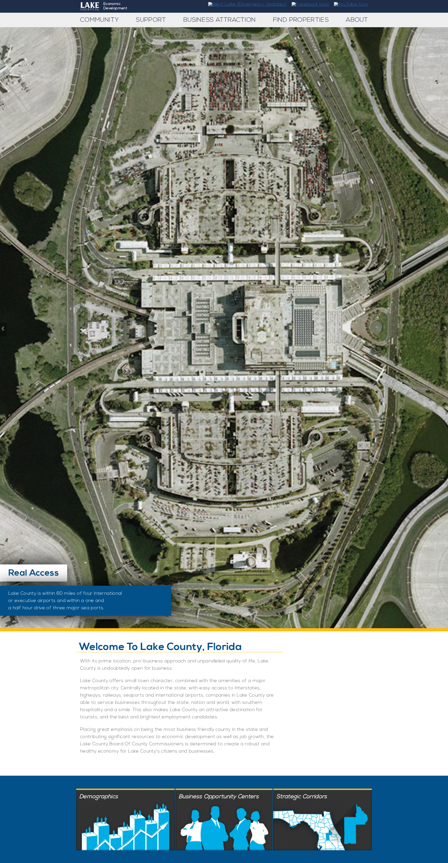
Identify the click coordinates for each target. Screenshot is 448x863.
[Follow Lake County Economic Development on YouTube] (349, 4)
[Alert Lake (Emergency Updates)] (245, 4)
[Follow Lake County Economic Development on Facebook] (308, 4)
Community (99, 20)
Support (151, 20)
